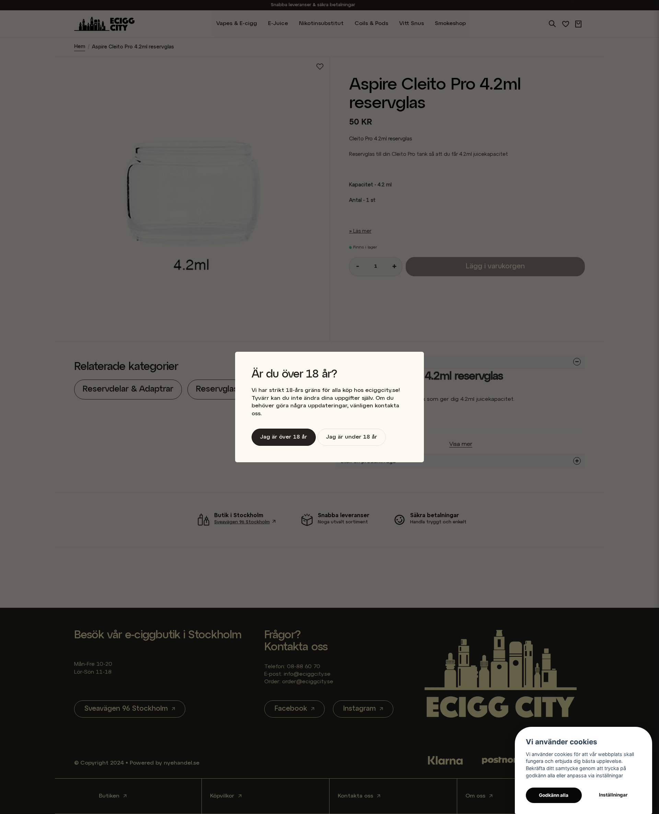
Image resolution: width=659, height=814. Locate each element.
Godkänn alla (553, 795)
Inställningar (613, 795)
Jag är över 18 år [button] (283, 437)
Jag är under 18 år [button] (351, 437)
